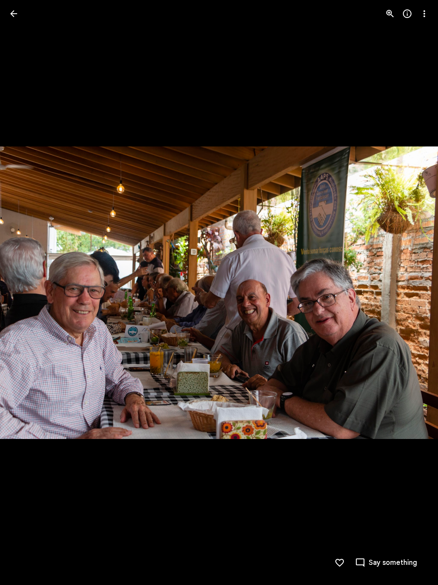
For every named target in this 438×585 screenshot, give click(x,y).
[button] (24, 292)
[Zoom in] (390, 13)
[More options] (424, 13)
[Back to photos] (13, 13)
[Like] (339, 563)
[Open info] (407, 13)
